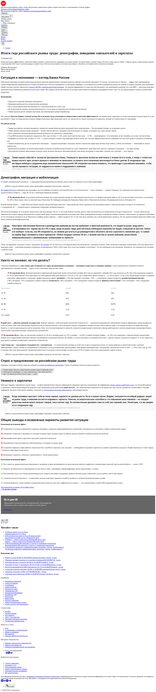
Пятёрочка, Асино (54, 565)
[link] (4, 32)
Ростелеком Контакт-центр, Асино (53, 569)
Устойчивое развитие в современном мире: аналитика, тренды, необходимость (33, 549)
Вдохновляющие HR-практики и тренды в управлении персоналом (29, 545)
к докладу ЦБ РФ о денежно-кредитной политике (46, 87)
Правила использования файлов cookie (37, 11)
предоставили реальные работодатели (58, 390)
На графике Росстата (8, 190)
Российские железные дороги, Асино (43, 558)
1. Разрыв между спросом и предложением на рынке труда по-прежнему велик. (27, 369)
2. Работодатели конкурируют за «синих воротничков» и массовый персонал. (27, 372)
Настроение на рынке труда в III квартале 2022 (22, 538)
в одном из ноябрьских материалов (51, 365)
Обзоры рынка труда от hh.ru (15, 534)
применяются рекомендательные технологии (43, 676)
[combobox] (10, 686)
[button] (3, 37)
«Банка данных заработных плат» (122, 385)
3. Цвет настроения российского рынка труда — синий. (19, 374)
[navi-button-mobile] (3, 43)
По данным (45, 244)
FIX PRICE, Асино (47, 562)
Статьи (7, 48)
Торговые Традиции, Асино (48, 574)
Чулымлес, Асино (56, 567)
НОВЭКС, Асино (39, 572)
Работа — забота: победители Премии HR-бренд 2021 (24, 541)
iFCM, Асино (55, 560)
